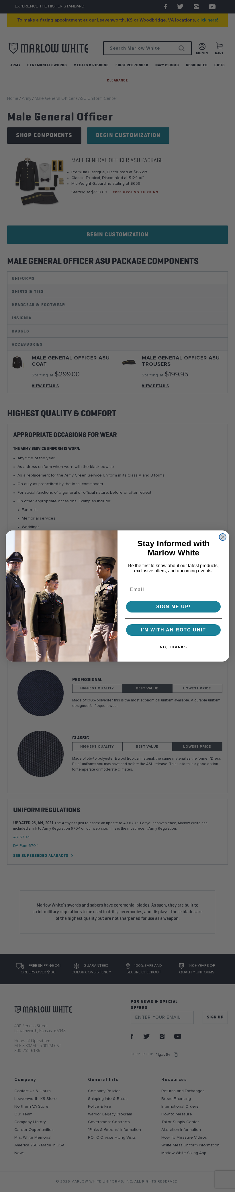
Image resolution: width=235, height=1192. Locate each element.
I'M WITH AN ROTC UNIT (173, 629)
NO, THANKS (173, 647)
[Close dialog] (222, 537)
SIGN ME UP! (173, 606)
